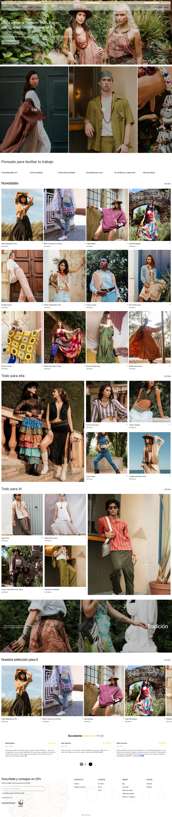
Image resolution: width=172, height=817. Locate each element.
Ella (34, 110)
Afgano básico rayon (51, 538)
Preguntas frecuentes (80, 787)
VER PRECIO (4, 246)
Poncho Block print (135, 305)
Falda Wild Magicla (135, 244)
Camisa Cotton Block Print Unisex (12, 589)
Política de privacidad (128, 793)
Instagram (149, 783)
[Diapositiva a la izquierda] (3, 695)
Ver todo (167, 183)
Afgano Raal (5, 538)
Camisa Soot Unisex (92, 425)
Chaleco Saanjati (134, 425)
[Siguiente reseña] (90, 764)
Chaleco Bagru (90, 476)
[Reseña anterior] (81, 764)
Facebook (149, 787)
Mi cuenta (100, 783)
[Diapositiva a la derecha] (169, 695)
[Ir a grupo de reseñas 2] (86, 764)
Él (103, 110)
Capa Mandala (90, 244)
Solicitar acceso (10, 42)
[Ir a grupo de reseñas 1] (85, 764)
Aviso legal (125, 787)
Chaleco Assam (91, 305)
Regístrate (35, 2)
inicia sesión (43, 2)
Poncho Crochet (6, 366)
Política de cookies (127, 790)
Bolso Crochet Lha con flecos (53, 244)
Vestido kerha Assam (135, 366)
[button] (7, 7)
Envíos (100, 787)
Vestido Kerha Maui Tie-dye (52, 366)
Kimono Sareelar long (93, 366)
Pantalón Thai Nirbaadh (52, 589)
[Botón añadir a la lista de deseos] (42, 243)
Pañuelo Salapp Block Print (52, 305)
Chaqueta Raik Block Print (137, 476)
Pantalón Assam (6, 305)
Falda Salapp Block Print (9, 244)
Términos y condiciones (128, 797)
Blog (123, 783)
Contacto (76, 783)
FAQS (99, 790)
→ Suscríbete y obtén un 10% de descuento (12, 793)
